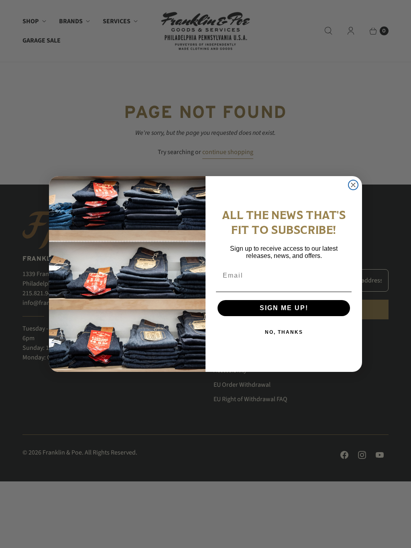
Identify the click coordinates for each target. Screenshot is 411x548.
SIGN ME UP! (284, 307)
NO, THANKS (284, 332)
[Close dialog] (353, 185)
